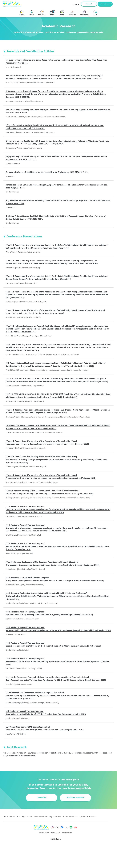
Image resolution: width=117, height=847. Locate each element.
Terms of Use (55, 832)
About (5, 817)
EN (77, 4)
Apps (23, 817)
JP (73, 4)
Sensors (29, 817)
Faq (50, 817)
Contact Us (89, 4)
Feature (12, 817)
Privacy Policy (44, 832)
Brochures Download (105, 4)
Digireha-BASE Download (87, 817)
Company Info (67, 832)
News (18, 817)
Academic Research (41, 817)
